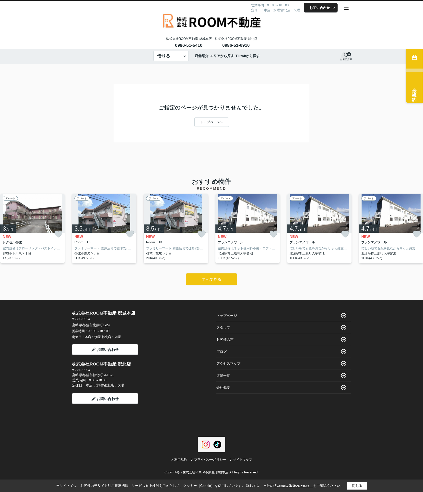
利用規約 (180, 459)
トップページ (226, 315)
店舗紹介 (202, 56)
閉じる (357, 486)
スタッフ (223, 327)
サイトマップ (242, 459)
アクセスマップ (228, 363)
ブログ (221, 351)
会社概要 (223, 387)
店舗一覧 (223, 375)
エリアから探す (222, 56)
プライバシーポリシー (210, 459)
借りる (163, 55)
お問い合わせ (319, 8)
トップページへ (211, 122)
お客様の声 (225, 339)
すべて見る (211, 279)
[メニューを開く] (346, 7)
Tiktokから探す (247, 56)
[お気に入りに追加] (58, 234)
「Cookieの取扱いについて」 (293, 486)
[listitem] (104, 229)
